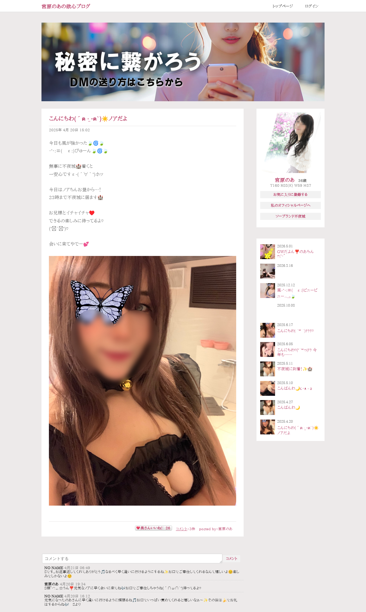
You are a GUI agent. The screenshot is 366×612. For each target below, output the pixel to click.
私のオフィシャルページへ (291, 205)
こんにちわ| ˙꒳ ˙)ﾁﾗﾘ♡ (295, 331)
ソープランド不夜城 (290, 216)
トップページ (282, 6)
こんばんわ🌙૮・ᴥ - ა (294, 388)
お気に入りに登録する (290, 194)
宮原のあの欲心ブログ (65, 6)
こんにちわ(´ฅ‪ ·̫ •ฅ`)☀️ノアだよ (88, 118)
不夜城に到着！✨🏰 (294, 369)
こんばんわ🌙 (288, 408)
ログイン (312, 6)
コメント (181, 529)
